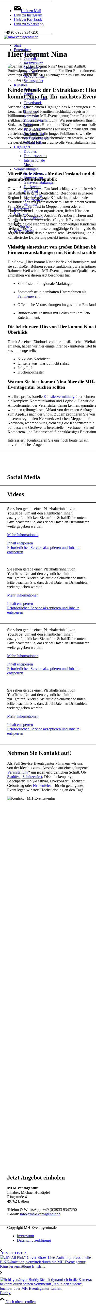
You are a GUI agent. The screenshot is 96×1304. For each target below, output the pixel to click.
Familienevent (28, 296)
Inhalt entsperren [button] (20, 543)
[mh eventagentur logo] (21, 37)
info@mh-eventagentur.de (40, 1214)
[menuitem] (53, 1236)
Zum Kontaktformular (48, 457)
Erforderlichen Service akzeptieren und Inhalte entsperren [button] (43, 549)
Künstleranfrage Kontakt (48, 155)
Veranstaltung (17, 772)
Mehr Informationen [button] (22, 535)
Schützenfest (32, 777)
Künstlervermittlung (59, 396)
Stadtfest (13, 777)
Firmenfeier (42, 785)
